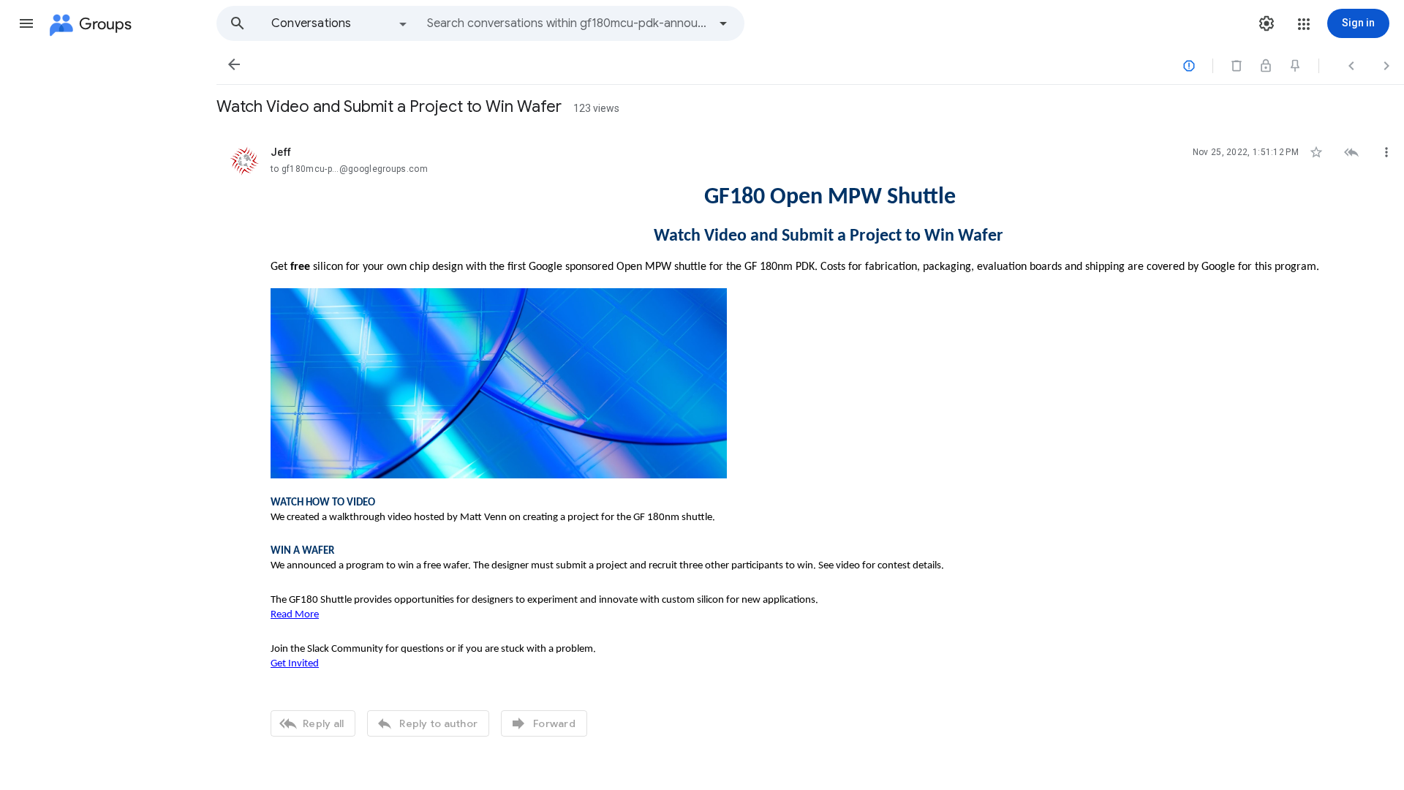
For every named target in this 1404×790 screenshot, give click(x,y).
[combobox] (567, 23)
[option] (340, 23)
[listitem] (810, 439)
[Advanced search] (723, 23)
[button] (26, 23)
